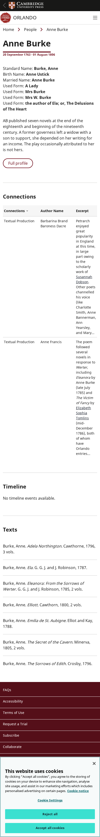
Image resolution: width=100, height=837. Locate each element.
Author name (52, 210)
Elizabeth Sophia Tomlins (83, 413)
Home (8, 29)
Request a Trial (15, 724)
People (30, 29)
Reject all (50, 814)
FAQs (7, 690)
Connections (21, 210)
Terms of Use (13, 712)
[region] (50, 797)
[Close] (94, 763)
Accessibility (13, 701)
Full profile (18, 163)
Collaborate (12, 746)
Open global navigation (4, 5)
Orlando (25, 17)
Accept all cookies (50, 828)
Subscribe (11, 735)
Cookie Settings (50, 800)
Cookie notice (78, 791)
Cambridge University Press (26, 5)
